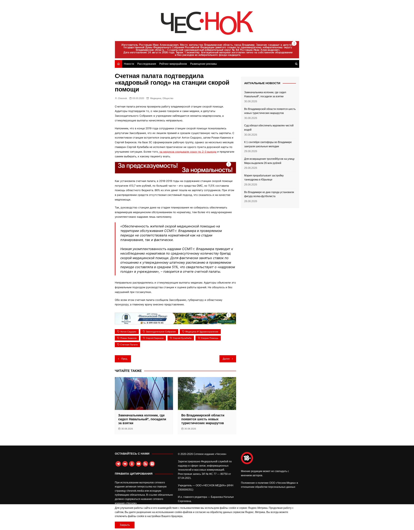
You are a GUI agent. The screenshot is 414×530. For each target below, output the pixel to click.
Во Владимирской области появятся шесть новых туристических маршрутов (202, 419)
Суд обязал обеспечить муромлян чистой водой (269, 127)
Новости (129, 63)
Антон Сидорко (128, 331)
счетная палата (129, 344)
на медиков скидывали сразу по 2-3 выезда (187, 151)
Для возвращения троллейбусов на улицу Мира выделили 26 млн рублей (269, 160)
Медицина (155, 98)
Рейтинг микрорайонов (173, 63)
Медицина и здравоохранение (201, 331)
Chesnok (122, 98)
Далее (226, 358)
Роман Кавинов (128, 338)
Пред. (124, 358)
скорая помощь (209, 338)
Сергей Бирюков (154, 338)
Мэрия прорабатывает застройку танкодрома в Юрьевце (264, 177)
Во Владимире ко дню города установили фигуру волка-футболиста (269, 194)
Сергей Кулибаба (182, 338)
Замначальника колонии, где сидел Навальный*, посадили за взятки (142, 419)
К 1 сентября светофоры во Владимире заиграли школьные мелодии (268, 144)
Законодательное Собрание (161, 331)
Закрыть (125, 525)
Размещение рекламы (203, 63)
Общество (168, 98)
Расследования (146, 63)
